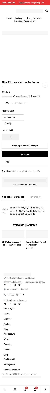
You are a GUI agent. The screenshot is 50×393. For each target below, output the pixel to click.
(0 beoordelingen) (20, 96)
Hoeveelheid (7, 130)
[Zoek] (46, 10)
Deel (7, 162)
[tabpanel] (25, 211)
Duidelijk (8, 123)
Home (9, 18)
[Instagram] (15, 285)
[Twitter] (19, 285)
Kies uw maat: (8, 111)
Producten (19, 18)
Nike (28, 18)
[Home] (5, 389)
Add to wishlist (45, 85)
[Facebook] (10, 285)
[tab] (13, 197)
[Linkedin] (5, 285)
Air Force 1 (37, 18)
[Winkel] (15, 389)
